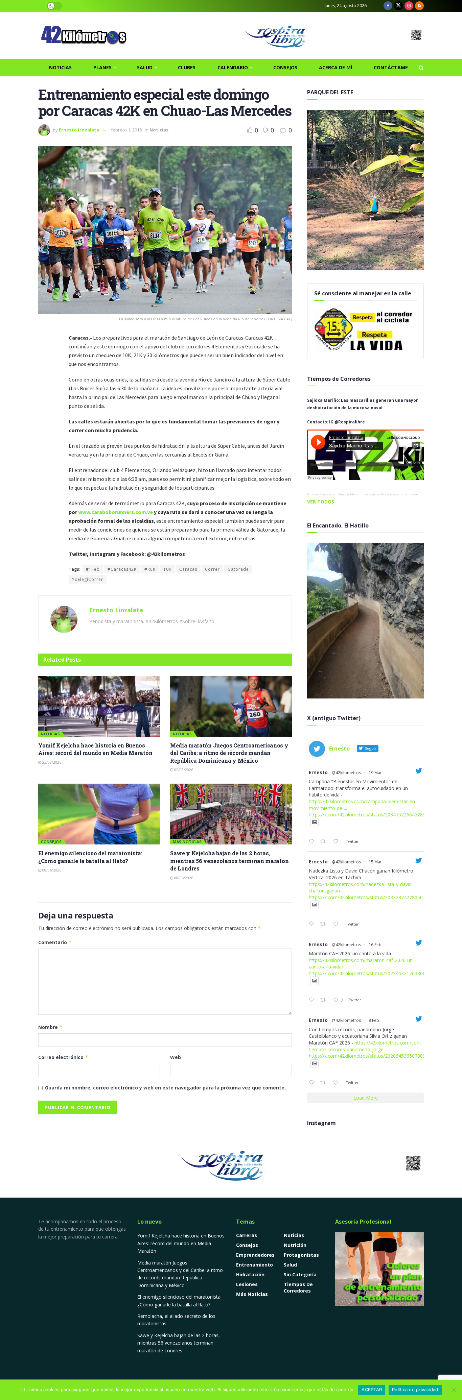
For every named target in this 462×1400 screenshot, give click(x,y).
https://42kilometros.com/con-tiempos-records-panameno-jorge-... (365, 1046)
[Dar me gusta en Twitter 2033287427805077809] (337, 924)
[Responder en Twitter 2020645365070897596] (313, 1083)
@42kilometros (346, 773)
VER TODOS (320, 501)
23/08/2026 (51, 762)
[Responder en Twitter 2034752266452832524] (313, 841)
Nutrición (295, 1245)
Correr (212, 569)
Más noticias (187, 841)
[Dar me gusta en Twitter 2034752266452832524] (337, 841)
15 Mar (375, 862)
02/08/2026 (183, 769)
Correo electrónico (63, 1057)
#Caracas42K (122, 569)
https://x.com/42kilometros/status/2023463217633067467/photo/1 (382, 973)
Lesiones (247, 1284)
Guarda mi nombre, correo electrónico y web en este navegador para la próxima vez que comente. (165, 1087)
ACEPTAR (372, 1389)
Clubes (186, 67)
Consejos (285, 67)
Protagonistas (301, 1255)
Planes (102, 67)
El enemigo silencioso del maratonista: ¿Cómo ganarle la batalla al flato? (90, 857)
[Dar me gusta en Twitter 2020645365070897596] (337, 1083)
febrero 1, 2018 (126, 130)
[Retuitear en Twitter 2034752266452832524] (325, 841)
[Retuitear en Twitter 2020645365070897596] (325, 1083)
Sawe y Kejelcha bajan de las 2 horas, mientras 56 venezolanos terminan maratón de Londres (229, 861)
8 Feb (374, 1020)
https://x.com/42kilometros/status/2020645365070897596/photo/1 (382, 1056)
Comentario (55, 942)
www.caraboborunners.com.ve (115, 512)
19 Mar (375, 773)
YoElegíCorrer (87, 579)
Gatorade (238, 569)
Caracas (188, 569)
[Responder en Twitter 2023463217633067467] (313, 1000)
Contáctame (391, 67)
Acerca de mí (335, 67)
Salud (145, 67)
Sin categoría (300, 1274)
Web (175, 1057)
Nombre (50, 1027)
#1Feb (93, 569)
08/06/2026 (51, 870)
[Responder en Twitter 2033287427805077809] (313, 924)
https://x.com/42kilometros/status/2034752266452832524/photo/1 (382, 814)
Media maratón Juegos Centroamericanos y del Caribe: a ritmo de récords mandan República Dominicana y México (229, 753)
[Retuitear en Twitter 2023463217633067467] (325, 1000)
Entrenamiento (254, 1264)
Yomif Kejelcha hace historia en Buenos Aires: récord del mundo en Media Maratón (95, 749)
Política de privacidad (415, 1389)
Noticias (60, 67)
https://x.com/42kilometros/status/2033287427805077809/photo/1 (382, 897)
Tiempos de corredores (298, 1287)
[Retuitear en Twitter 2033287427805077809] (325, 924)
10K (167, 569)
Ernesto (318, 772)
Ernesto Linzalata (79, 130)
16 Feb (375, 945)
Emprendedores (255, 1255)
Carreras (246, 1235)
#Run (150, 569)
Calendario (232, 67)
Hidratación (250, 1274)
